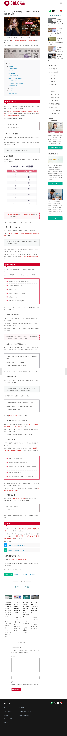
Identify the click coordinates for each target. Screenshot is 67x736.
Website (34, 675)
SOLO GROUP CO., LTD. (28, 733)
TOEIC (52, 85)
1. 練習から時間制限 (13, 75)
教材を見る (55, 218)
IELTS (52, 69)
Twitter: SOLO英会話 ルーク (16, 545)
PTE (52, 78)
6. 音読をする (12, 88)
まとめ (10, 90)
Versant (53, 88)
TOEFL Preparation (25, 711)
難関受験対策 (54, 104)
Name (12, 675)
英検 (52, 81)
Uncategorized (55, 113)
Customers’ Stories (9, 719)
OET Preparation (24, 715)
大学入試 (53, 101)
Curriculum (7, 711)
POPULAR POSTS (55, 15)
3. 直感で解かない (13, 80)
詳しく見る (55, 183)
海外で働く (54, 94)
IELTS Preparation (24, 708)
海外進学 (53, 97)
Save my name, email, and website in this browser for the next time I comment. (24, 685)
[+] (8, 597)
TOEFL (53, 72)
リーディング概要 (13, 68)
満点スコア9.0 (11, 66)
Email (23, 675)
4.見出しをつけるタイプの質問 (16, 83)
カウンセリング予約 (55, 147)
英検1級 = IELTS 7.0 (13, 71)
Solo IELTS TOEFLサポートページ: (24, 574)
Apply (6, 722)
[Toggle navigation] (61, 3)
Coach (6, 715)
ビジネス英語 (54, 110)
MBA (52, 91)
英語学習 (53, 107)
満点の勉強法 (11, 73)
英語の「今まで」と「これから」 (17, 550)
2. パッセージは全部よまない (15, 78)
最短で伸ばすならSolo (14, 93)
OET (52, 75)
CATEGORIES (53, 65)
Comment (13, 656)
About (6, 708)
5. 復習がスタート (13, 85)
